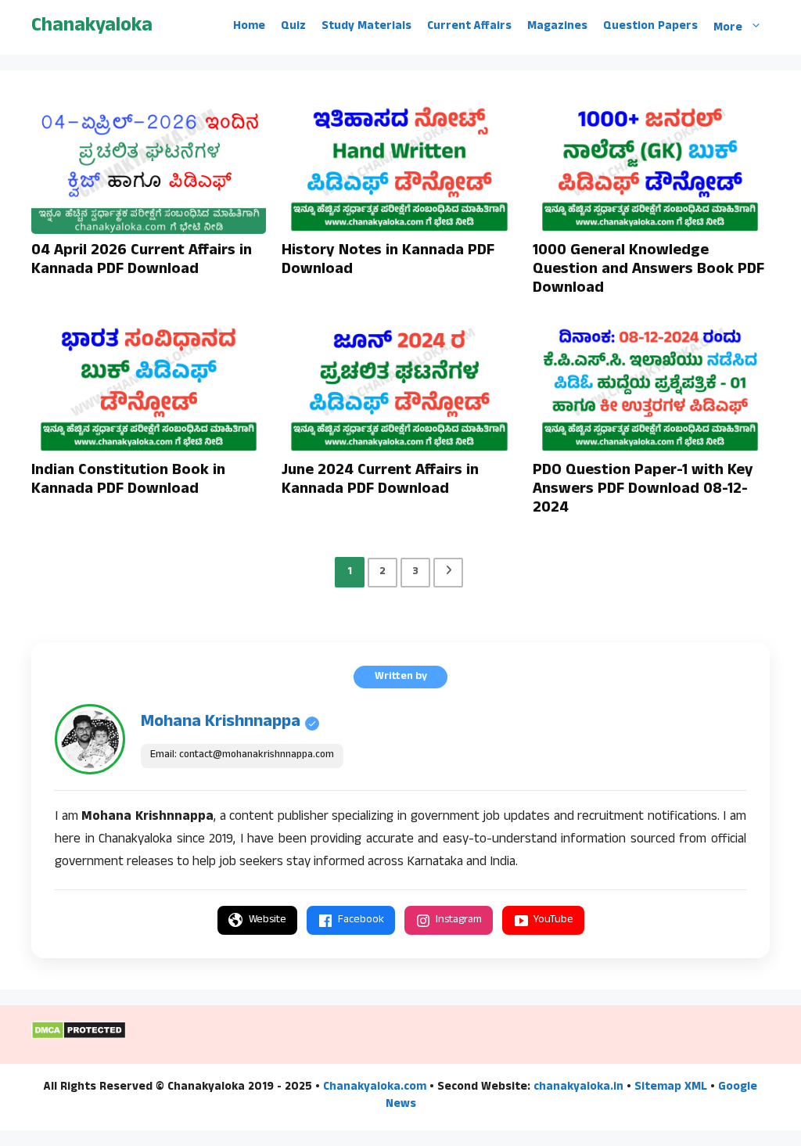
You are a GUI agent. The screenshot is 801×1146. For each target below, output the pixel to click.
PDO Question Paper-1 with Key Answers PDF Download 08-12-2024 (643, 490)
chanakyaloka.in (578, 1088)
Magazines (557, 27)
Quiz (293, 27)
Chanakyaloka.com (374, 1088)
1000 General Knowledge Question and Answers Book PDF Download (648, 270)
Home (249, 27)
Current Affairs (469, 27)
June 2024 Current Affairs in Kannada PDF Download (380, 481)
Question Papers (650, 27)
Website (267, 920)
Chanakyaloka (92, 27)
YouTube (553, 920)
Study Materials (366, 27)
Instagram (459, 920)
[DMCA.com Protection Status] (78, 1037)
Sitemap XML (670, 1088)
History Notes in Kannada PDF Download (388, 261)
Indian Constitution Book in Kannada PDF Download (128, 481)
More (727, 28)
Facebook (361, 920)
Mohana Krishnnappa (220, 723)
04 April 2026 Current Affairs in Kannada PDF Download (141, 261)
